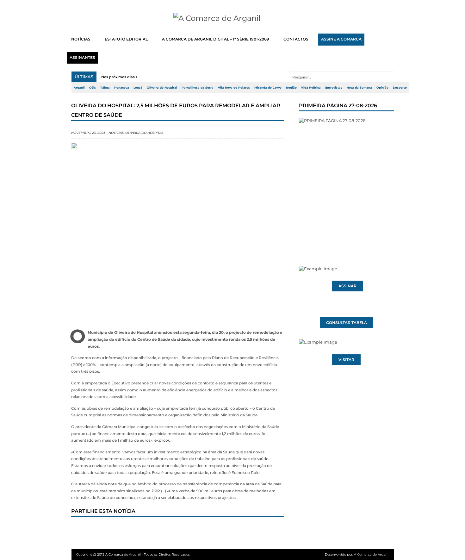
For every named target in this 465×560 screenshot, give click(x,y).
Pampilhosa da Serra (198, 87)
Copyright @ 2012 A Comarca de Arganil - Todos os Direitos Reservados (133, 554)
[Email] (207, 529)
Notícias (116, 133)
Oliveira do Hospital (162, 87)
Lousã (137, 87)
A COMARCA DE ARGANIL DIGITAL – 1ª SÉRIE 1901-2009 (215, 39)
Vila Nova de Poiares (234, 87)
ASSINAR (347, 286)
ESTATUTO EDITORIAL (126, 39)
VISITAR (346, 360)
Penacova (121, 87)
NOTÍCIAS (80, 39)
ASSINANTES (82, 57)
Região (291, 87)
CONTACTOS (295, 39)
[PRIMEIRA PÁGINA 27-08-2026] (346, 180)
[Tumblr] (144, 529)
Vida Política (311, 87)
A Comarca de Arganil (371, 554)
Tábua (105, 87)
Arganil (79, 87)
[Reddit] (186, 529)
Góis (92, 87)
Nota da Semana (359, 87)
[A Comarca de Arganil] (232, 18)
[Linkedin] (165, 529)
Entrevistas (333, 87)
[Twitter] (102, 529)
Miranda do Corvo (268, 87)
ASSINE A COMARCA (341, 39)
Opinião (382, 87)
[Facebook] (81, 529)
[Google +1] (123, 529)
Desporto (400, 87)
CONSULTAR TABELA (346, 322)
